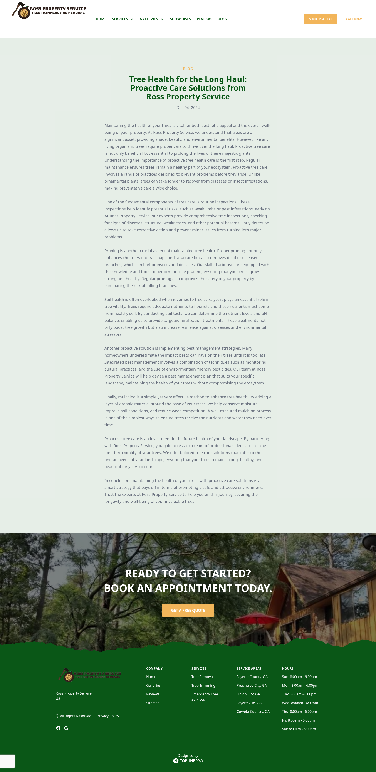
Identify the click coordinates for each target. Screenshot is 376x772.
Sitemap (153, 702)
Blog (222, 19)
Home (101, 19)
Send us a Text (320, 19)
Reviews (204, 19)
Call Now (354, 19)
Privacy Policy (108, 715)
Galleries (153, 685)
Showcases (180, 19)
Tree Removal (202, 676)
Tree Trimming (203, 685)
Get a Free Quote (188, 610)
